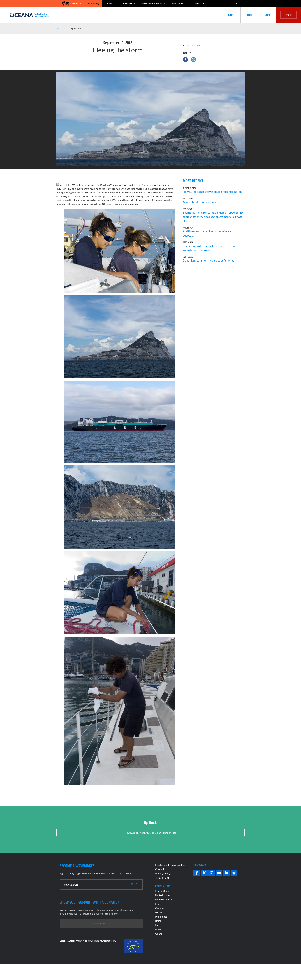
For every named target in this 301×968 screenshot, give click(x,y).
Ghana (158, 933)
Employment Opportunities (170, 864)
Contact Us (198, 3)
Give (231, 15)
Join (250, 15)
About (108, 3)
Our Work (127, 3)
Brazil (158, 920)
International (162, 890)
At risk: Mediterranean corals (201, 202)
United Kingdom (164, 899)
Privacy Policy (162, 873)
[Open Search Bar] (237, 3)
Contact (159, 868)
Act (267, 15)
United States (162, 895)
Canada (159, 908)
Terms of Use (162, 877)
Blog (64, 28)
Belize (158, 912)
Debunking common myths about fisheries (208, 260)
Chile (158, 903)
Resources (177, 3)
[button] (185, 59)
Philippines (161, 916)
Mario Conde (194, 45)
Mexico (159, 929)
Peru (157, 925)
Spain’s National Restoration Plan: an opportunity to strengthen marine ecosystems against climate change (213, 217)
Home (58, 28)
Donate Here (101, 923)
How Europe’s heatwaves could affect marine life (212, 191)
